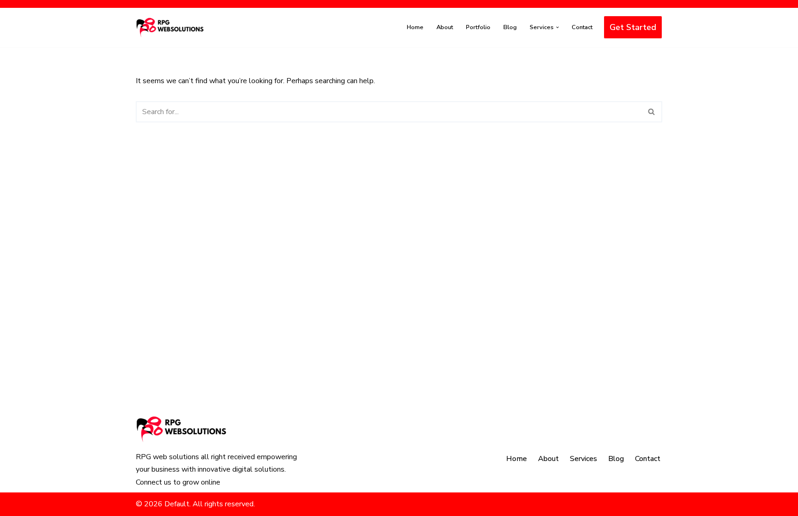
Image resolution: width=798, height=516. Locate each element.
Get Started (633, 27)
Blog (510, 27)
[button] (557, 27)
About (444, 27)
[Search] (651, 111)
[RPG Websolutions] (170, 27)
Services (583, 459)
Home (415, 27)
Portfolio (478, 27)
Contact (582, 27)
